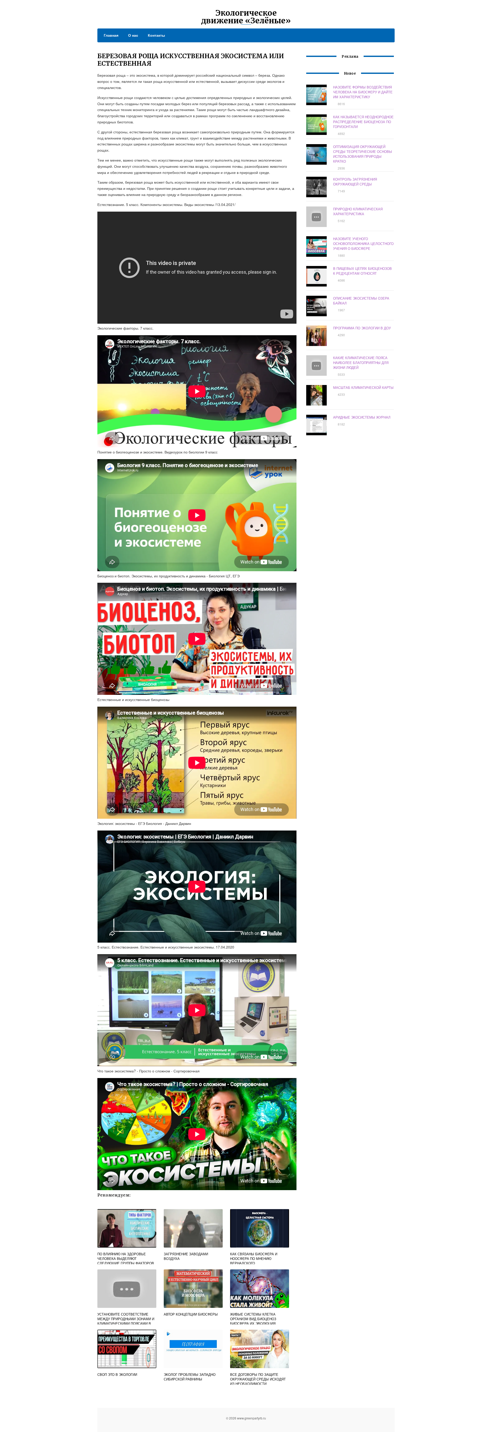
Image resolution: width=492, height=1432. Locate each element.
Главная (111, 35)
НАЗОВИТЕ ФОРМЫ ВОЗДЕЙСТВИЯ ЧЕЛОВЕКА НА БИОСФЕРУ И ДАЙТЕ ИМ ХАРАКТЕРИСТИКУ (363, 92)
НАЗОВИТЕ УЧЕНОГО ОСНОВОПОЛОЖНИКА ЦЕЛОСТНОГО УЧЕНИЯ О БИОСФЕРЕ (363, 243)
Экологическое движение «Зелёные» (246, 16)
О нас (133, 35)
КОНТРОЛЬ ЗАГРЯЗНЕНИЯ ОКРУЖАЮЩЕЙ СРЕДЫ (355, 181)
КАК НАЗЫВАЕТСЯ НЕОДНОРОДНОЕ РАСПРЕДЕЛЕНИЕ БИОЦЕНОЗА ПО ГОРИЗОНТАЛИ (363, 121)
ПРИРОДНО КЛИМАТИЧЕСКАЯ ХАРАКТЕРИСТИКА (358, 211)
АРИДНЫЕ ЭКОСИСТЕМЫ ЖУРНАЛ (362, 417)
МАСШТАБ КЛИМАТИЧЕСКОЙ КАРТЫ (363, 387)
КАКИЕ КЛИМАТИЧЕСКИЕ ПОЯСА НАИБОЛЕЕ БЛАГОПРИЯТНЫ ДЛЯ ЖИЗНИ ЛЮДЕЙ (360, 362)
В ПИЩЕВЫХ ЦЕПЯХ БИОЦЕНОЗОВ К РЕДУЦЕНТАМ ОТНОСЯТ (362, 271)
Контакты (156, 35)
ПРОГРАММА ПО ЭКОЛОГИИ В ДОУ (362, 327)
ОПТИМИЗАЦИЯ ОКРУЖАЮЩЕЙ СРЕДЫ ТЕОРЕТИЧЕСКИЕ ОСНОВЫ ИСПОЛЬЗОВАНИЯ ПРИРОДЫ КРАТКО (362, 154)
